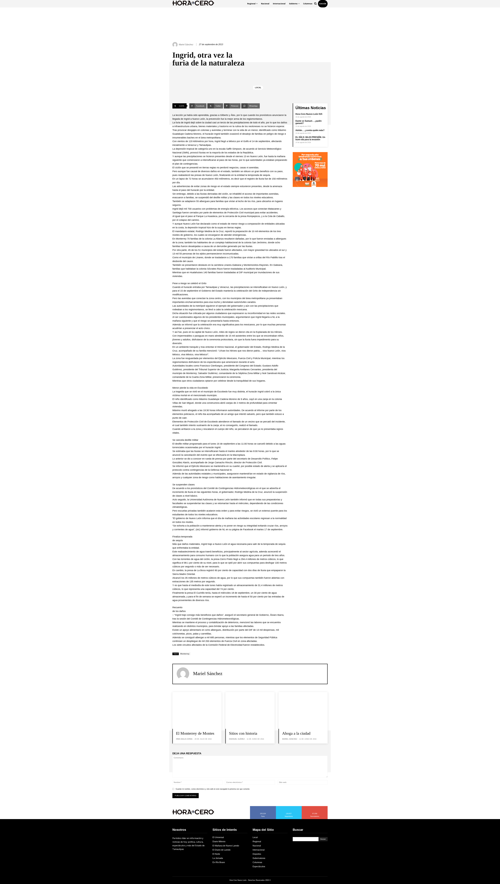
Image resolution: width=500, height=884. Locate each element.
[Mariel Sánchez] (175, 44)
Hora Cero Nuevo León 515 (308, 114)
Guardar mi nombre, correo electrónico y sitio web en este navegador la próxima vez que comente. (213, 789)
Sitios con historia (243, 733)
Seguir (289, 807)
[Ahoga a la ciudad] (303, 710)
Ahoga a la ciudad (296, 733)
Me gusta (263, 807)
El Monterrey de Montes (195, 733)
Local (258, 88)
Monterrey (184, 654)
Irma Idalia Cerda (184, 739)
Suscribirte (315, 807)
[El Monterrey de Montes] (196, 710)
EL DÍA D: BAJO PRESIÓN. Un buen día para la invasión (310, 138)
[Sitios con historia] (249, 710)
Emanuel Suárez (237, 739)
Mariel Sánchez (186, 44)
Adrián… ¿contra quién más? (309, 130)
